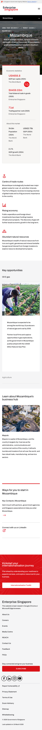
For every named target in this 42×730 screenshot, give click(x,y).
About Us (5, 614)
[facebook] (4, 679)
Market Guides (28, 28)
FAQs (4, 655)
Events (5, 626)
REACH (5, 637)
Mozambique (6, 31)
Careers (5, 620)
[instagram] (14, 679)
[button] (39, 8)
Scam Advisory (8, 703)
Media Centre (7, 632)
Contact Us (6, 643)
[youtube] (19, 679)
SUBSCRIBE (21, 669)
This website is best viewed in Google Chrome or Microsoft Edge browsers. (20, 607)
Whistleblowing (8, 715)
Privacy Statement (9, 692)
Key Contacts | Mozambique (14, 501)
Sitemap (5, 709)
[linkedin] (9, 679)
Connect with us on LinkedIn (14, 527)
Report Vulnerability (10, 686)
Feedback (6, 649)
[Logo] (10, 9)
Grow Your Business (10, 28)
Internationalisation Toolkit (21, 585)
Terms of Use (7, 697)
